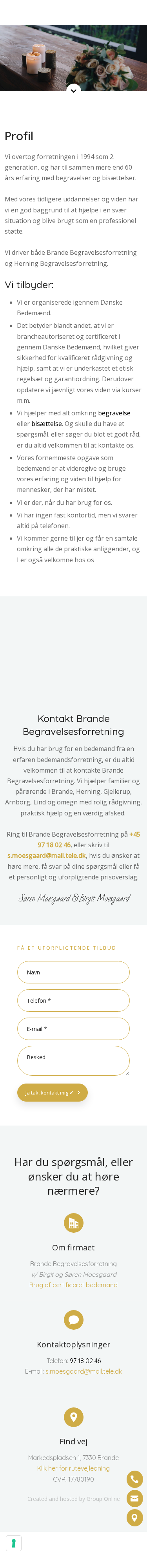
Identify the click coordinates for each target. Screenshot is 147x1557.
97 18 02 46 (85, 1361)
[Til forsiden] (76, 14)
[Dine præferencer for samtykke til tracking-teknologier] (13, 1543)
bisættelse (46, 423)
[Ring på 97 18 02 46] (135, 1479)
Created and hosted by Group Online (73, 1498)
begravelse (114, 413)
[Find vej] (135, 1517)
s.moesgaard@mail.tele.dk (46, 855)
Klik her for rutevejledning (73, 1468)
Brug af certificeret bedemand (73, 1285)
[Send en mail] (135, 1498)
